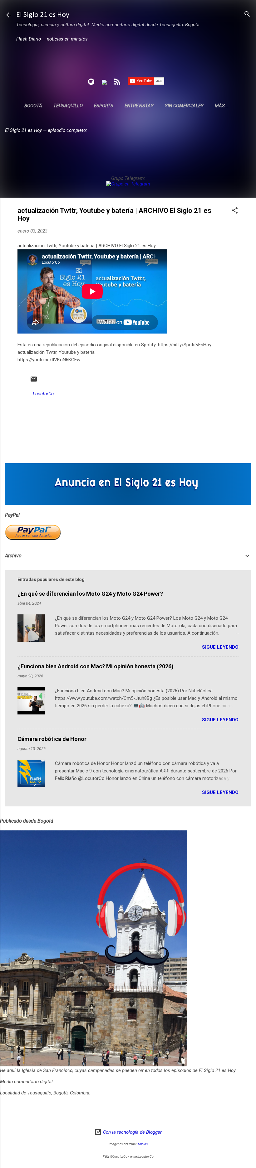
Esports (103, 105)
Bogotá (33, 105)
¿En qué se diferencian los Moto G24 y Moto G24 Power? (90, 593)
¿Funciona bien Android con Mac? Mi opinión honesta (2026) (95, 666)
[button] (235, 211)
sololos (143, 1144)
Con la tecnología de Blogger (132, 1132)
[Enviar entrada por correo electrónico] (33, 381)
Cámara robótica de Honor (51, 739)
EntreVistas (139, 105)
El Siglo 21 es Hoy (42, 15)
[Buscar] (247, 14)
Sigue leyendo (220, 647)
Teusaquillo (68, 105)
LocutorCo (43, 394)
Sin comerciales (184, 105)
